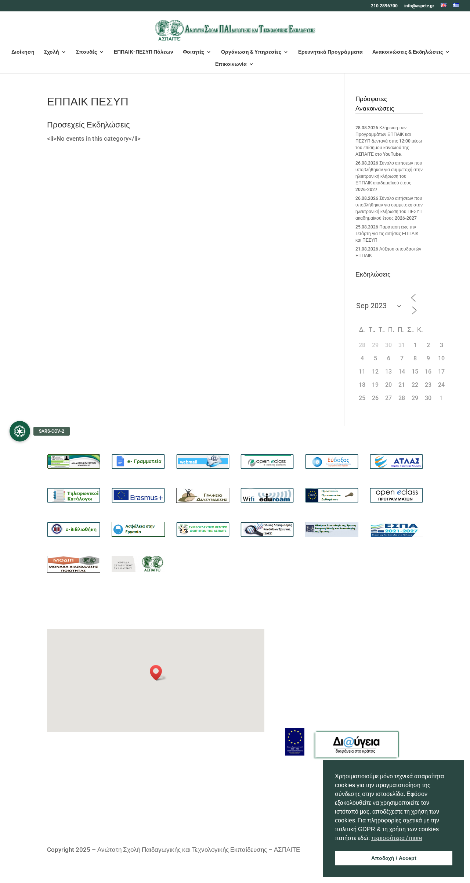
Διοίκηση (23, 52)
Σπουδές (86, 52)
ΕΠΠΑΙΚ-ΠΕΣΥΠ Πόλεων (143, 52)
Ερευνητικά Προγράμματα (330, 52)
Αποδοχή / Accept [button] (393, 858)
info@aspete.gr (419, 6)
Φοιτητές (193, 52)
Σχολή (51, 52)
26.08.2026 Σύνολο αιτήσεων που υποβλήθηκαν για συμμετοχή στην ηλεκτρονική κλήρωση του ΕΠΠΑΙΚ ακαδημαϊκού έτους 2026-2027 (389, 176)
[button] (158, 673)
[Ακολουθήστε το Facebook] (291, 780)
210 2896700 (384, 6)
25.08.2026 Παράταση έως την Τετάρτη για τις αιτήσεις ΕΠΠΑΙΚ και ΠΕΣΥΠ (387, 233)
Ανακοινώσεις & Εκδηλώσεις (407, 52)
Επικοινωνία (231, 64)
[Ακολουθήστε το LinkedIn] (305, 780)
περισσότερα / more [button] (396, 838)
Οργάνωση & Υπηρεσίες (251, 52)
